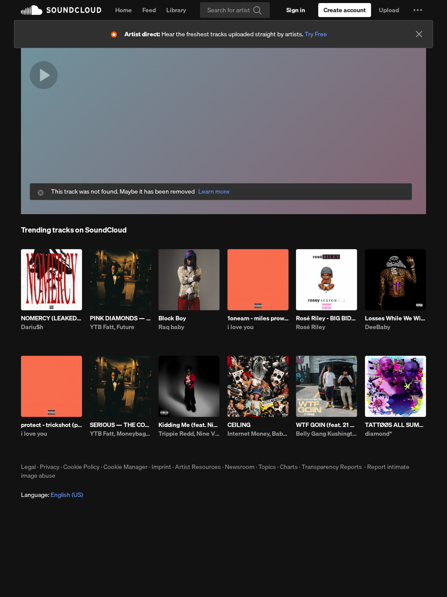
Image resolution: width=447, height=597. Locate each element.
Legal (28, 467)
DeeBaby (377, 327)
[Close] (419, 34)
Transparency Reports (332, 467)
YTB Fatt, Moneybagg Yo (120, 433)
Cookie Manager (125, 467)
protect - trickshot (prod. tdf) (51, 424)
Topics (267, 467)
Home (123, 10)
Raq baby (171, 327)
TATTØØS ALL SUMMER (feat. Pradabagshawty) (395, 424)
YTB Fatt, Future (112, 327)
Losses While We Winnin (395, 318)
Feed (149, 10)
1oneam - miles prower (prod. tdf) (258, 318)
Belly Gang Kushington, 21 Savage (326, 433)
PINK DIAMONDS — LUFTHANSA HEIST (120, 318)
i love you (240, 327)
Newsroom (239, 467)
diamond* (378, 433)
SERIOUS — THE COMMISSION (120, 424)
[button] (417, 10)
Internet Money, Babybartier (258, 433)
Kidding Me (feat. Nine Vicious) (189, 424)
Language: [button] (52, 495)
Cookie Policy (81, 467)
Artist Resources (198, 467)
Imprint (161, 467)
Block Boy (172, 318)
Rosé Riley (310, 327)
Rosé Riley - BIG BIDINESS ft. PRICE (326, 318)
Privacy (49, 467)
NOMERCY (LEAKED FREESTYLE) (51, 318)
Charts (289, 467)
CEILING (239, 424)
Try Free (316, 34)
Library (176, 10)
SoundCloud (61, 10)
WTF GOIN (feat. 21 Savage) (326, 424)
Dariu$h (32, 327)
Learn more (214, 191)
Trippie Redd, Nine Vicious (189, 433)
